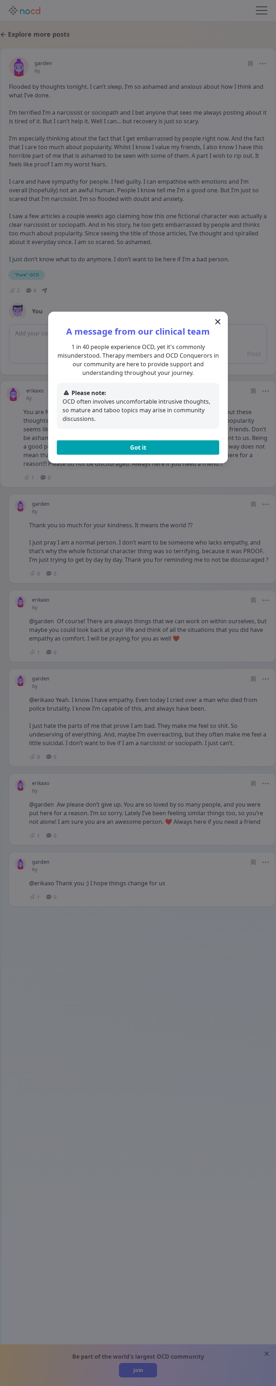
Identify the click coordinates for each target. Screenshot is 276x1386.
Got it (138, 447)
